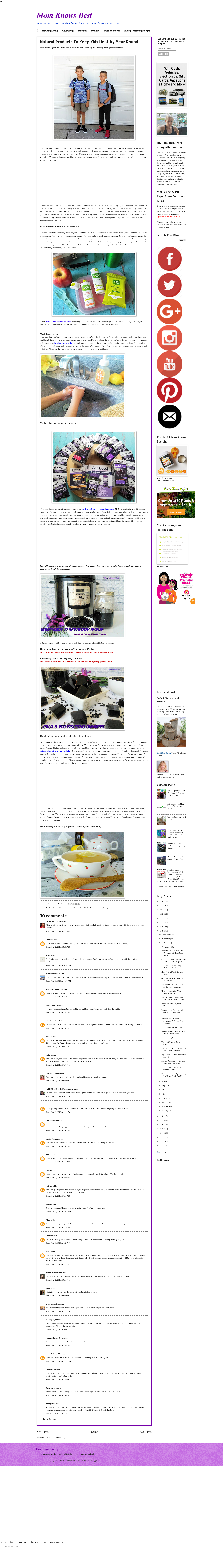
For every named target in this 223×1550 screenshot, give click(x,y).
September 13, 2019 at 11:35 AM (58, 1211)
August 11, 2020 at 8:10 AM (56, 1413)
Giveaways (68, 30)
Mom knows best (12, 1546)
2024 (162, 909)
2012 (162, 1141)
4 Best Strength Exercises (171, 1037)
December (166, 934)
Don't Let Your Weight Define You (172, 1004)
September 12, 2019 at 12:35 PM (58, 1012)
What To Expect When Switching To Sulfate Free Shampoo (172, 1020)
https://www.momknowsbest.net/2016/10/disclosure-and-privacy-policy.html (65, 1454)
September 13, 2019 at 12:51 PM (58, 1227)
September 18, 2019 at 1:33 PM (58, 1395)
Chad (48, 1220)
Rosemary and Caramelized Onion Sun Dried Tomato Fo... (172, 1012)
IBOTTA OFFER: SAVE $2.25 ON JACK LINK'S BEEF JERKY (173, 952)
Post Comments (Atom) (56, 1437)
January (165, 1110)
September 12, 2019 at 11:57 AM (58, 981)
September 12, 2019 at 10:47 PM (58, 1096)
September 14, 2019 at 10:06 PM (58, 1329)
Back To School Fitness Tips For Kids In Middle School (172, 998)
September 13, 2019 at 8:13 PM (58, 1279)
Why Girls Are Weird (55, 1020)
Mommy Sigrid (52, 1319)
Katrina (49, 1186)
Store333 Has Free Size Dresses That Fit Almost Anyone (173, 960)
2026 (162, 901)
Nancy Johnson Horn (54, 1338)
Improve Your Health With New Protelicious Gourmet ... (173, 1049)
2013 (162, 1137)
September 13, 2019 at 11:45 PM (58, 1311)
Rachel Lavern (52, 1005)
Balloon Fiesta (112, 30)
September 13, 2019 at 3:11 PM (58, 1264)
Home (94, 1431)
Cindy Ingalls (51, 1369)
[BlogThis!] (71, 904)
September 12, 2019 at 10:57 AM (58, 965)
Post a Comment (49, 1419)
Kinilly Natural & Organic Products (100, 1410)
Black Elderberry (65, 907)
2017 (162, 1120)
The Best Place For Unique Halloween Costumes (171, 966)
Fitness (95, 30)
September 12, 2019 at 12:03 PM (58, 996)
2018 (162, 1116)
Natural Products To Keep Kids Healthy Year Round (173, 1032)
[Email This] (69, 904)
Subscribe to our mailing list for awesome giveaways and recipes (171, 41)
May (164, 1093)
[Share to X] (74, 904)
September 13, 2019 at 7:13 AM (58, 1196)
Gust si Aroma (52, 1138)
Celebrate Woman (53, 1073)
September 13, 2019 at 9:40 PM (58, 1295)
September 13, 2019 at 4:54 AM (58, 1161)
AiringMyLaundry (53, 921)
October (165, 942)
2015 (162, 1128)
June (164, 1089)
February (165, 1106)
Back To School (52, 907)
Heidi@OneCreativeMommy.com (59, 1089)
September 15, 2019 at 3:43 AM (58, 1345)
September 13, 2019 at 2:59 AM (58, 1146)
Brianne (49, 1036)
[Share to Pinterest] (79, 904)
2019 (162, 930)
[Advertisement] (94, 183)
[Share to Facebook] (76, 904)
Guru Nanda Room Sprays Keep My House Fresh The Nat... (173, 1074)
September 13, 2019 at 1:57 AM (58, 1130)
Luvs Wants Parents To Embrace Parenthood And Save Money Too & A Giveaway (176, 833)
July (164, 1085)
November (166, 938)
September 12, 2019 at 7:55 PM (58, 1065)
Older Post (146, 1431)
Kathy (48, 1054)
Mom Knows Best (64, 14)
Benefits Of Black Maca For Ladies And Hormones (172, 985)
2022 (162, 918)
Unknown (50, 939)
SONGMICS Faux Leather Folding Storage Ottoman (176, 845)
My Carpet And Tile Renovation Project (173, 1055)
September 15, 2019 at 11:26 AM (58, 1361)
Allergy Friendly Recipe (137, 30)
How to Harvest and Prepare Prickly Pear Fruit (175, 858)
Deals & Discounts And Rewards (168, 699)
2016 (162, 1124)
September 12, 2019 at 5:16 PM (58, 1046)
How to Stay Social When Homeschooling (171, 992)
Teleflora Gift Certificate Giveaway (170, 886)
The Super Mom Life (54, 989)
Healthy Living (50, 30)
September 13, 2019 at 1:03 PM (58, 1243)
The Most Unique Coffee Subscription (171, 1043)
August (165, 1081)
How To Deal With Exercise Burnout (172, 973)
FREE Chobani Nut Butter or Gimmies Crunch (172, 1068)
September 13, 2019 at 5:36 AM (58, 1177)
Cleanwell (77, 907)
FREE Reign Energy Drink (171, 1027)
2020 (162, 926)
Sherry (48, 1104)
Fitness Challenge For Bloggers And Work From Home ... (173, 1062)
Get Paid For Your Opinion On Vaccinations (173, 979)
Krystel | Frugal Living (55, 1353)
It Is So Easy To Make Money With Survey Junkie (176, 806)
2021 (162, 922)
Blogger (94, 1460)
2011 (162, 1145)
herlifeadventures (53, 973)
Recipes (82, 30)
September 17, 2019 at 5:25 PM (58, 1379)
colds (84, 907)
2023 (162, 914)
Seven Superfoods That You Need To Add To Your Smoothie (176, 792)
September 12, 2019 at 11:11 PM (58, 1112)
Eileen (48, 1251)
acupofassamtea (52, 1304)
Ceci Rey (49, 1170)
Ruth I (48, 1154)
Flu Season (91, 907)
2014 (162, 1133)
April (164, 1098)
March (165, 1102)
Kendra (49, 1204)
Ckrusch (49, 1235)
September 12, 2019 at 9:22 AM (58, 931)
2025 (162, 905)
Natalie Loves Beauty (54, 1272)
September (166, 947)
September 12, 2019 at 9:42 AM (58, 947)
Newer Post (43, 1431)
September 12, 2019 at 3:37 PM (58, 1028)
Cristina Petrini (52, 1120)
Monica (49, 955)
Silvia (48, 1288)
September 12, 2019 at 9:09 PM (58, 1080)
